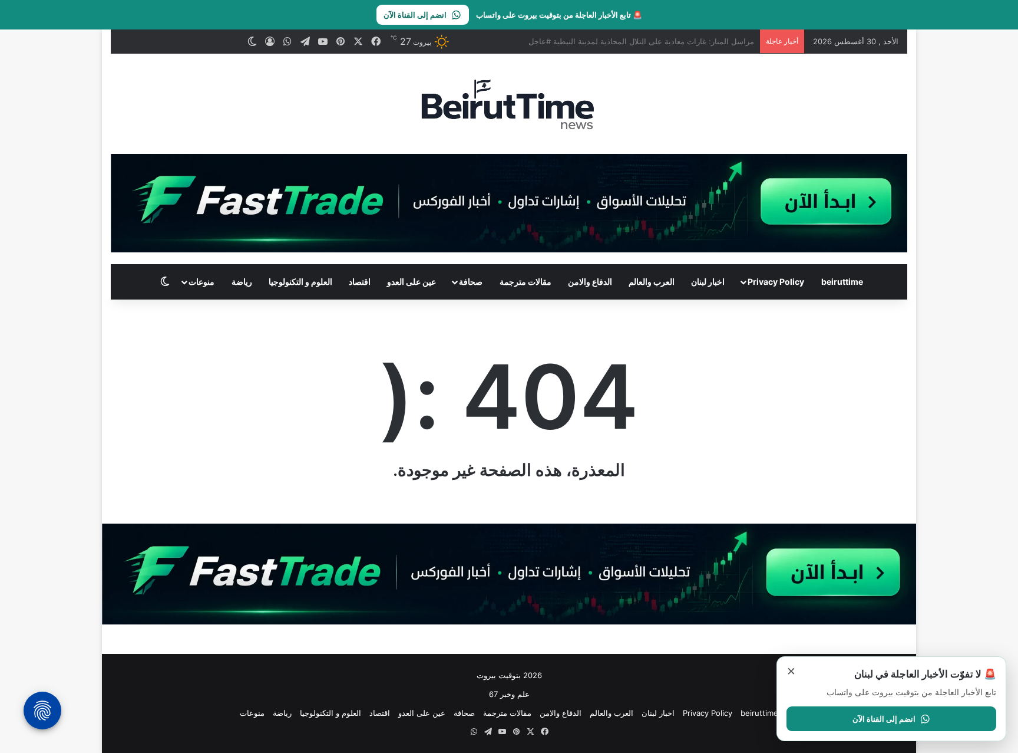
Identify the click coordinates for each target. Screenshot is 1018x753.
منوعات (201, 282)
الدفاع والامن (590, 282)
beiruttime (842, 282)
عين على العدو (411, 282)
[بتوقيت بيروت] (508, 103)
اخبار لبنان (708, 282)
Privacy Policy (776, 282)
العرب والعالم (652, 282)
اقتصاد (360, 282)
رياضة (242, 282)
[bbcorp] (509, 202)
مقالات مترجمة (525, 282)
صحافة (470, 282)
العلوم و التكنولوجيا (300, 282)
